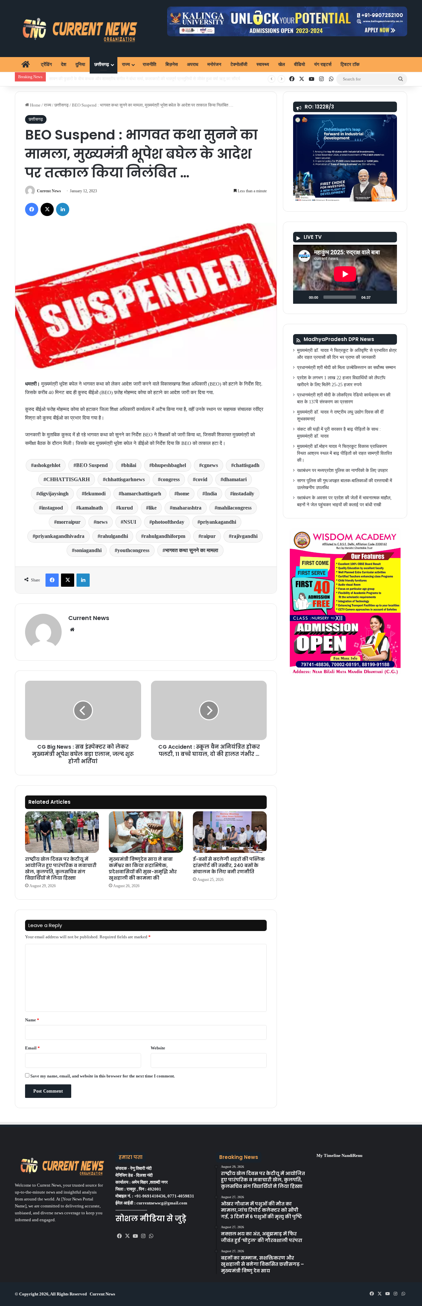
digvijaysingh (54, 493)
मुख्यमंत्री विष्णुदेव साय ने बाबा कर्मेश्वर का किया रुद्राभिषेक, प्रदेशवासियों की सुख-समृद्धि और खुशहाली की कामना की (143, 868)
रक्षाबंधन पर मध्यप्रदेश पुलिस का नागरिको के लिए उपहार (342, 470)
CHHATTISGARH (68, 479)
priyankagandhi (218, 522)
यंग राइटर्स (322, 64)
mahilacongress (234, 508)
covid (201, 479)
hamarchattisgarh (141, 493)
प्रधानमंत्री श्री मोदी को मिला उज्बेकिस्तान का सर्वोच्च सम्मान (346, 367)
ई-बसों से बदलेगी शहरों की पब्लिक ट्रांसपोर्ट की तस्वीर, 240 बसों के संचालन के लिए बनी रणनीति (229, 865)
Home (35, 105)
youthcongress (133, 550)
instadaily (243, 493)
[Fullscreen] (388, 297)
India (211, 493)
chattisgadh (246, 465)
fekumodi (95, 493)
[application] (345, 274)
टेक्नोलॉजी (238, 64)
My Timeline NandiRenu (339, 1155)
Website (158, 1047)
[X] (127, 1236)
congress (170, 479)
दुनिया (80, 64)
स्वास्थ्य (262, 64)
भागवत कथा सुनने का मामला (191, 550)
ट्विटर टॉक (350, 64)
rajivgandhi (244, 536)
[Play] (301, 297)
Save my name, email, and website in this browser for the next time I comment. (102, 1075)
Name (32, 1019)
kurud (126, 508)
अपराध (192, 64)
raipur (208, 536)
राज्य (126, 64)
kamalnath (91, 508)
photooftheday (168, 522)
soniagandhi (88, 550)
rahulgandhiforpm (164, 536)
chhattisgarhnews (125, 479)
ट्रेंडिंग (46, 64)
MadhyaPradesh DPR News (339, 339)
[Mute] (378, 297)
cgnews (210, 465)
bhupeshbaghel (169, 465)
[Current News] (77, 28)
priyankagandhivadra (59, 536)
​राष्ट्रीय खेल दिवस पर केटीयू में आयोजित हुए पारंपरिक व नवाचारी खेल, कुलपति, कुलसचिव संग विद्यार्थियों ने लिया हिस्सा (61, 868)
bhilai (130, 465)
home (183, 493)
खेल (281, 64)
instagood (52, 508)
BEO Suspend (92, 465)
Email (32, 1047)
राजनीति (149, 64)
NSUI (129, 522)
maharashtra (186, 508)
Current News (49, 191)
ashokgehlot (47, 465)
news (101, 522)
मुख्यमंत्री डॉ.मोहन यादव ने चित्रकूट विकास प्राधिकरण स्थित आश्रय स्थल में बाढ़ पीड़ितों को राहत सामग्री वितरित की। (344, 453)
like (153, 508)
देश (63, 64)
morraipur (68, 522)
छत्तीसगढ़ (101, 64)
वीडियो (299, 64)
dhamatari (235, 479)
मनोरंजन (214, 64)
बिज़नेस (172, 64)
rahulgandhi (114, 536)
